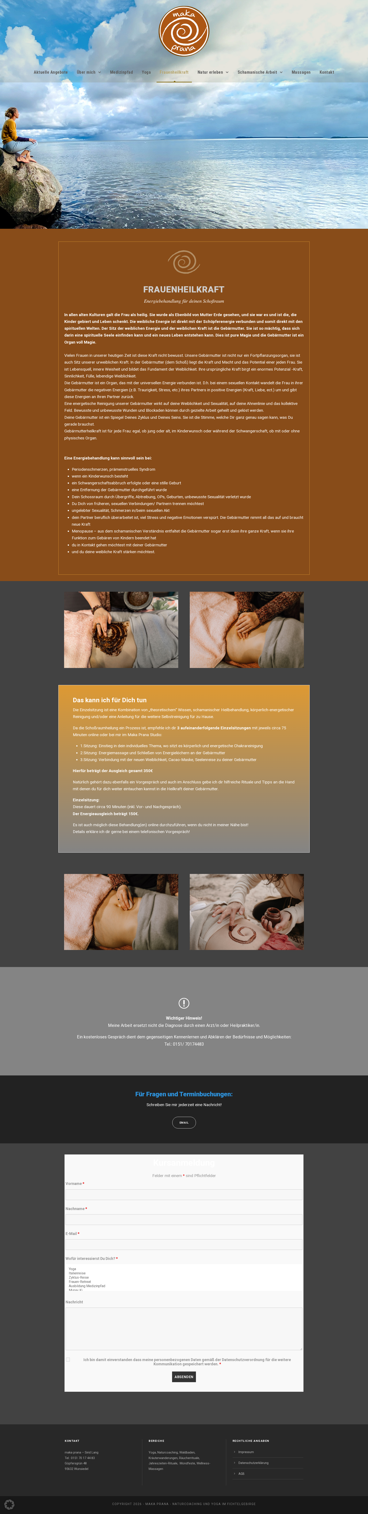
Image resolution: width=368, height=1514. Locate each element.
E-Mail (72, 1233)
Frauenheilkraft (174, 72)
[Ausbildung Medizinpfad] (184, 1286)
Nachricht (74, 1302)
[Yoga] (184, 1269)
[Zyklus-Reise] (184, 1277)
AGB (241, 1473)
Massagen (301, 72)
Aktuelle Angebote (51, 72)
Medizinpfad (121, 72)
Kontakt (327, 72)
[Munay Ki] (184, 1290)
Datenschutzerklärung (254, 1463)
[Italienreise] (184, 1273)
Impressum (246, 1452)
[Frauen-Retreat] (184, 1282)
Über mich (86, 72)
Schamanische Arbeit (257, 72)
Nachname (76, 1208)
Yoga (146, 72)
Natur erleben (210, 72)
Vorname (75, 1183)
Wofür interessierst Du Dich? (92, 1258)
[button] (9, 1504)
